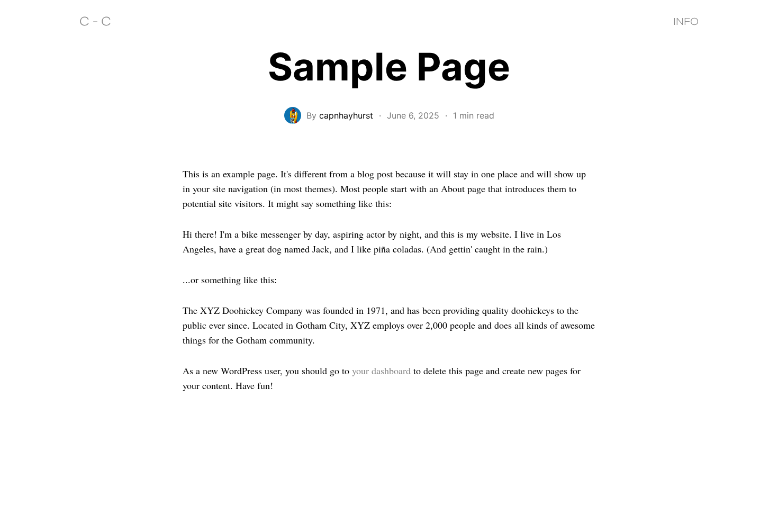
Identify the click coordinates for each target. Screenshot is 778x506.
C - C (95, 21)
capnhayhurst (346, 115)
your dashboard (381, 370)
